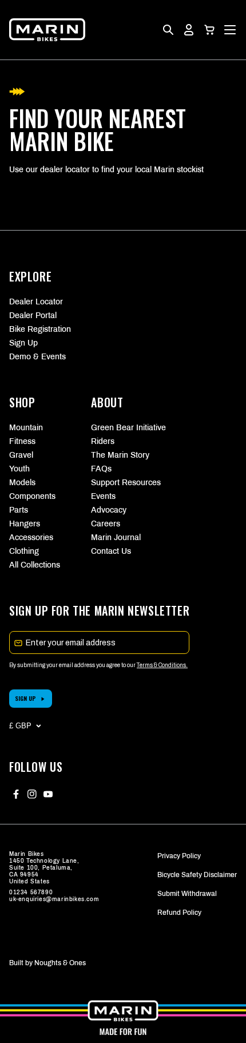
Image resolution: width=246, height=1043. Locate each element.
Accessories (31, 537)
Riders (102, 441)
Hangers (24, 523)
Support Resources (122, 482)
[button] (209, 30)
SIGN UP (25, 698)
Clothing (24, 551)
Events (103, 496)
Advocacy (108, 510)
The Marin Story (120, 455)
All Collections (34, 565)
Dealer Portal (33, 315)
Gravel (21, 455)
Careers (105, 523)
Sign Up (23, 343)
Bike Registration (40, 329)
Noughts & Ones (60, 963)
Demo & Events (37, 356)
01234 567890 (31, 892)
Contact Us (111, 551)
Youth (19, 469)
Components (32, 496)
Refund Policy (179, 913)
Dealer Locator (36, 302)
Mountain (26, 427)
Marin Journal (116, 537)
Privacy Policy (179, 856)
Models (22, 482)
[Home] (47, 29)
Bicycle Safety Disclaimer (197, 875)
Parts (18, 510)
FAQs (101, 469)
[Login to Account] (189, 30)
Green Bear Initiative (122, 427)
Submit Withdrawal (187, 894)
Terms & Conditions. (162, 665)
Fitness (22, 441)
